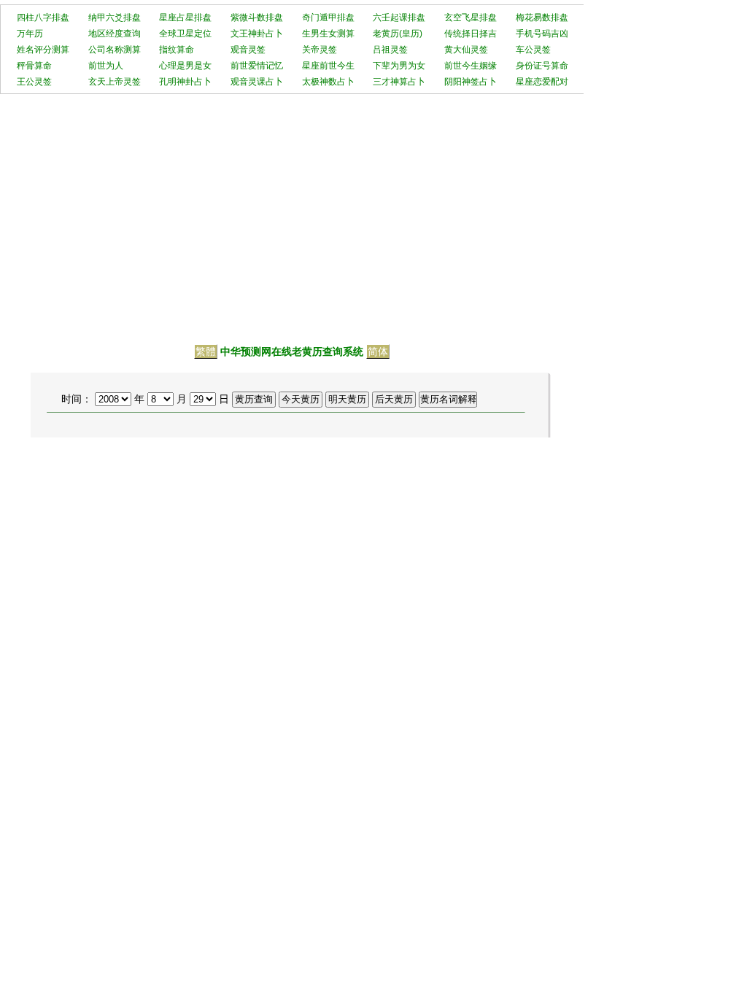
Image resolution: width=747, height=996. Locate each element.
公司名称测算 (114, 49)
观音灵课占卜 (257, 82)
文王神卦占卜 (257, 33)
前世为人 (105, 66)
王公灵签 (34, 82)
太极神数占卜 (328, 82)
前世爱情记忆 (257, 66)
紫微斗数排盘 (257, 17)
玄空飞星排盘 (470, 17)
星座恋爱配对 (542, 82)
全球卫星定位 (185, 33)
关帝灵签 (319, 49)
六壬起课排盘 (399, 17)
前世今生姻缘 (470, 66)
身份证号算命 (542, 66)
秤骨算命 (34, 66)
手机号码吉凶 (542, 33)
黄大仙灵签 (466, 49)
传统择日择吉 (470, 33)
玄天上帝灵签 (114, 82)
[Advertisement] (373, 211)
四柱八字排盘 (43, 17)
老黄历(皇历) (397, 33)
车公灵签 (533, 49)
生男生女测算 (328, 33)
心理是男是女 (185, 66)
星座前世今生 (328, 66)
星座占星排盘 (185, 17)
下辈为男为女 (399, 66)
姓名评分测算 (43, 49)
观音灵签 (248, 49)
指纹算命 (176, 49)
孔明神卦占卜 (185, 82)
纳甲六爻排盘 (114, 17)
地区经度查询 (114, 33)
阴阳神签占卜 (470, 82)
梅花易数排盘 (542, 17)
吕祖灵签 (390, 49)
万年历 (30, 33)
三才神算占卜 (399, 82)
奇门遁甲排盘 (328, 17)
